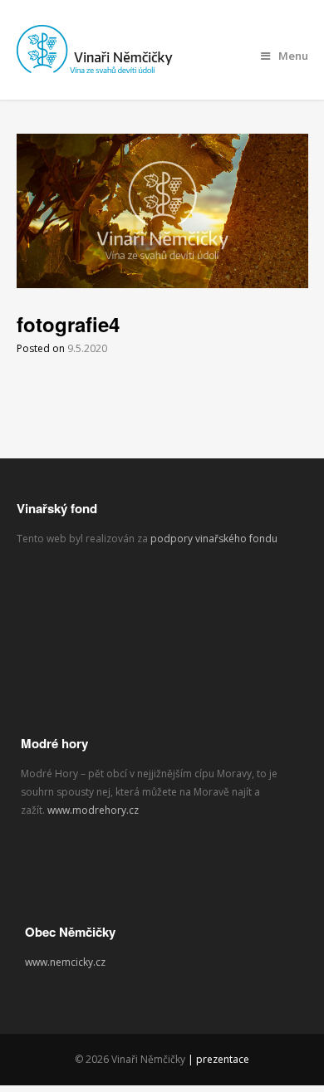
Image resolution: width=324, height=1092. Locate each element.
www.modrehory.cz (93, 810)
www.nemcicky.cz (65, 962)
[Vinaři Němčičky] (99, 65)
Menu (293, 55)
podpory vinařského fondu (215, 538)
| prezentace (218, 1059)
